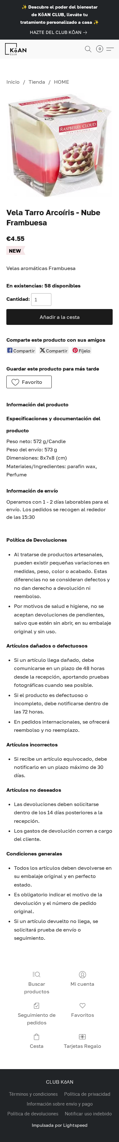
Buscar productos (36, 988)
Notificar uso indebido (88, 1114)
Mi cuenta (82, 984)
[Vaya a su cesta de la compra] (101, 49)
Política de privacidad (87, 1094)
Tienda (37, 82)
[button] (16, 49)
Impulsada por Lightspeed (60, 1125)
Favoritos (82, 1015)
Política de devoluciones (32, 1114)
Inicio (13, 82)
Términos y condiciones (33, 1094)
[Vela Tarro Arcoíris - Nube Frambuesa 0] (59, 145)
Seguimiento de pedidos (37, 1019)
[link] (59, 32)
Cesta (36, 1046)
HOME (61, 82)
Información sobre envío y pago (60, 1104)
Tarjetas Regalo (82, 1046)
